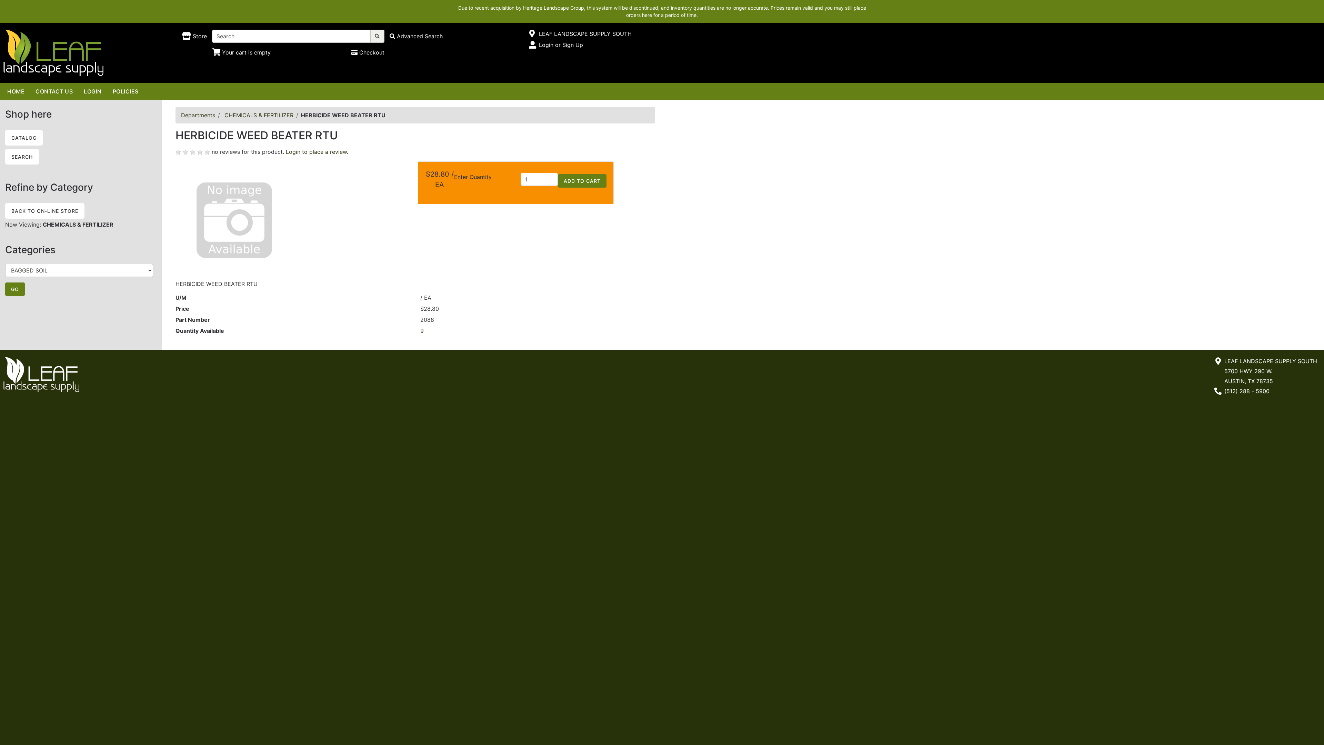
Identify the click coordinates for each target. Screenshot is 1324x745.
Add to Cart (582, 181)
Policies (126, 91)
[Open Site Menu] (532, 33)
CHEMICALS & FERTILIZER (258, 115)
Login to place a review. (317, 151)
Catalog (24, 138)
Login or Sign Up (561, 44)
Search (22, 157)
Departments (198, 115)
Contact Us (54, 91)
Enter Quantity (473, 176)
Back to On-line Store (44, 211)
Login (93, 91)
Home (15, 91)
